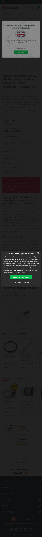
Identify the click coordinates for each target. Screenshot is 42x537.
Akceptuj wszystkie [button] (21, 277)
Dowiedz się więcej (19, 272)
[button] (21, 282)
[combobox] (38, 253)
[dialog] (21, 268)
